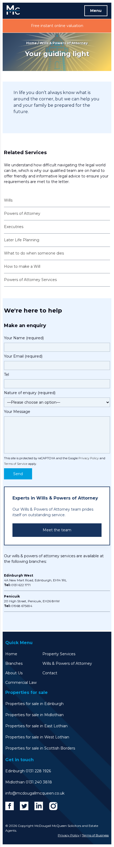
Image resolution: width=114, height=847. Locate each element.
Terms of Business (95, 835)
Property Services (58, 654)
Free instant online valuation (57, 25)
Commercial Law (21, 682)
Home (31, 43)
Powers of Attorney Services (30, 279)
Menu (96, 10)
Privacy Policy (88, 458)
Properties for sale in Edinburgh (34, 703)
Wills (8, 200)
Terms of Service (15, 464)
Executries (13, 226)
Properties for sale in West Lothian (37, 737)
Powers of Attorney (22, 213)
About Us (14, 673)
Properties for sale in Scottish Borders (40, 748)
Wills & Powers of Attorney (67, 663)
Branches (14, 663)
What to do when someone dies (34, 253)
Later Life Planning (21, 240)
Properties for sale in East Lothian (36, 726)
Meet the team (57, 530)
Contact (49, 673)
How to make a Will (22, 266)
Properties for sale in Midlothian (34, 714)
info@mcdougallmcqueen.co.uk (34, 793)
